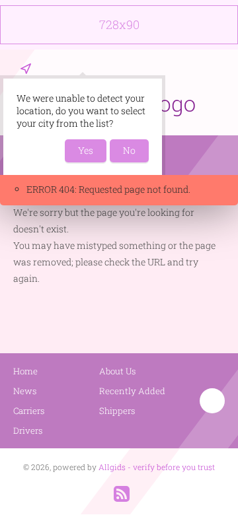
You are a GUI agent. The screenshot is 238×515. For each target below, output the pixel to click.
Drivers (28, 430)
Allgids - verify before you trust (157, 467)
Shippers (117, 411)
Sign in (216, 68)
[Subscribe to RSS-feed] (122, 494)
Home (25, 371)
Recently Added (132, 391)
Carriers (29, 411)
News (25, 391)
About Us (117, 371)
